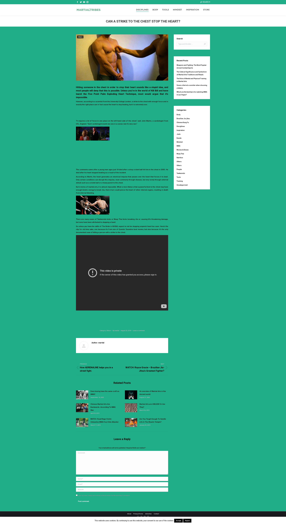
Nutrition (180, 158)
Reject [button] (187, 521)
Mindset (180, 142)
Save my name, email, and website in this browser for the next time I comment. (104, 495)
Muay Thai (180, 154)
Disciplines (181, 126)
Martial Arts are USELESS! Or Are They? (152, 405)
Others (80, 37)
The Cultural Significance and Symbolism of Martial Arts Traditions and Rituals (192, 73)
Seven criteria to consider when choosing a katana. (192, 86)
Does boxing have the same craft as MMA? (104, 392)
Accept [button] (178, 521)
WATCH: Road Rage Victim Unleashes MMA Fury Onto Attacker (104, 420)
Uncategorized (182, 185)
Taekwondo (181, 173)
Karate (179, 138)
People (179, 169)
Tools (179, 177)
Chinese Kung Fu (183, 122)
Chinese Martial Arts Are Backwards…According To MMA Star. (103, 407)
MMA (178, 146)
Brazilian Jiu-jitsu (183, 118)
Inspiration (181, 130)
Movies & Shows (183, 150)
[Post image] (82, 394)
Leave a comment (139, 330)
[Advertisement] (122, 112)
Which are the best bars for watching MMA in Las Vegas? (192, 93)
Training (180, 181)
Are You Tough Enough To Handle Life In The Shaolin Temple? (152, 420)
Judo (179, 134)
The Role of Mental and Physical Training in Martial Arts (191, 80)
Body (178, 115)
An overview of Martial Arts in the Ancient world (152, 392)
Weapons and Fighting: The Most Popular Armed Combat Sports (192, 66)
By (116, 330)
